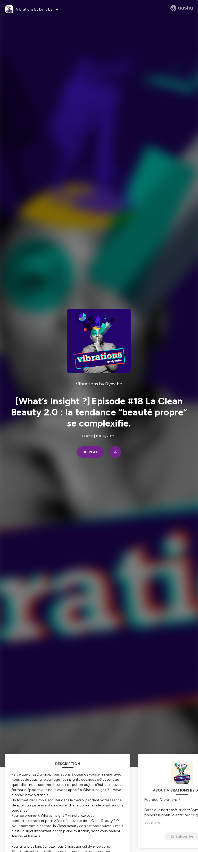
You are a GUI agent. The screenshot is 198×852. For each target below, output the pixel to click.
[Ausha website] (181, 8)
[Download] (115, 452)
